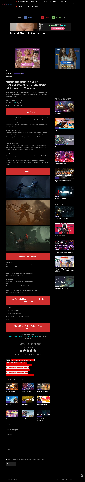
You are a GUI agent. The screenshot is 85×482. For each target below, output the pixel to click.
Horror (40, 416)
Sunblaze (8, 419)
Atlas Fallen (9, 404)
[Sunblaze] (12, 413)
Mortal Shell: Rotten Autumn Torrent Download (20, 375)
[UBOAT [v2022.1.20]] (43, 386)
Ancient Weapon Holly (60, 164)
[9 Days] (64, 123)
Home (11, 14)
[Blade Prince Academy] (64, 140)
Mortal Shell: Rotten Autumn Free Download (19, 365)
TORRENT (21, 337)
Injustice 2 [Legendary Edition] (62, 219)
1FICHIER (35, 337)
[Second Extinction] (28, 413)
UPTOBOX (28, 337)
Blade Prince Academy (60, 147)
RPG (22, 73)
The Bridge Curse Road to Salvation (43, 419)
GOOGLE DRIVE (13, 337)
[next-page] (10, 424)
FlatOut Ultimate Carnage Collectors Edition (64, 181)
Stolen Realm (58, 114)
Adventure (58, 111)
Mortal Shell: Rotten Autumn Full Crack (17, 367)
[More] (64, 17)
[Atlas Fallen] (12, 399)
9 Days (56, 130)
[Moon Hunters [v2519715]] (64, 281)
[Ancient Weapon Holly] (64, 156)
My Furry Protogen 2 (42, 404)
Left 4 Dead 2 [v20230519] (25, 405)
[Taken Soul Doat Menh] (64, 191)
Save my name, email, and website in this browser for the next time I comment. (26, 459)
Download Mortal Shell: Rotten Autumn (23, 360)
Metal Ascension (10, 392)
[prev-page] (7, 424)
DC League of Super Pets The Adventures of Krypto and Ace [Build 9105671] (64, 270)
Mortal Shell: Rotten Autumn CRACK (17, 362)
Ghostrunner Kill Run (60, 235)
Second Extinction (26, 419)
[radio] (21, 351)
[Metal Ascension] (12, 386)
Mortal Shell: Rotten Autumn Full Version (18, 370)
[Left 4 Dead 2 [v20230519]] (28, 399)
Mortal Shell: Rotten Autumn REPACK (17, 372)
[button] (74, 4)
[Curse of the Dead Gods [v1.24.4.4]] (64, 245)
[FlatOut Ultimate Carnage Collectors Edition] (64, 173)
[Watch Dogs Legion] (28, 386)
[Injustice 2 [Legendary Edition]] (64, 211)
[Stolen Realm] (64, 106)
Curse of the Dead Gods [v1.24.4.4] (64, 252)
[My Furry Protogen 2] (43, 399)
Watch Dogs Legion (27, 392)
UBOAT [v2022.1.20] (42, 392)
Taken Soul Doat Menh (60, 199)
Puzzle (8, 416)
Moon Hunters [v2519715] (61, 288)
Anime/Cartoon (59, 144)
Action (15, 14)
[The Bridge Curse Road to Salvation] (43, 413)
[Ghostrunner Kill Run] (64, 228)
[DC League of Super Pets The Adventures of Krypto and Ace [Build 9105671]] (64, 261)
